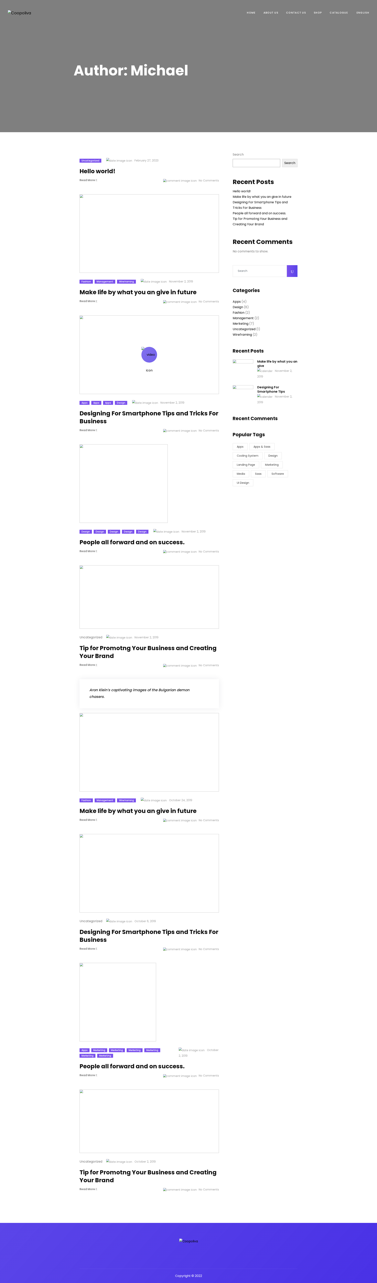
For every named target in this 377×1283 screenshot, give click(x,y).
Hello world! (242, 191)
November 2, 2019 (180, 281)
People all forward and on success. (259, 213)
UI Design (243, 483)
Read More (88, 180)
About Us (271, 13)
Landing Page (246, 465)
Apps (84, 402)
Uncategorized (90, 160)
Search (238, 154)
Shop (318, 13)
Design (121, 402)
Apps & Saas (261, 447)
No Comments (208, 180)
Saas (258, 474)
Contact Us (296, 13)
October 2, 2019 (199, 1053)
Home (251, 13)
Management (105, 281)
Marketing (272, 465)
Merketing (99, 1050)
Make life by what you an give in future (262, 196)
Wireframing (126, 281)
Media (241, 474)
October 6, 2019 (145, 921)
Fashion (86, 281)
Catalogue (339, 13)
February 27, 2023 (146, 160)
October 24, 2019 (180, 800)
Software (278, 474)
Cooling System (247, 456)
